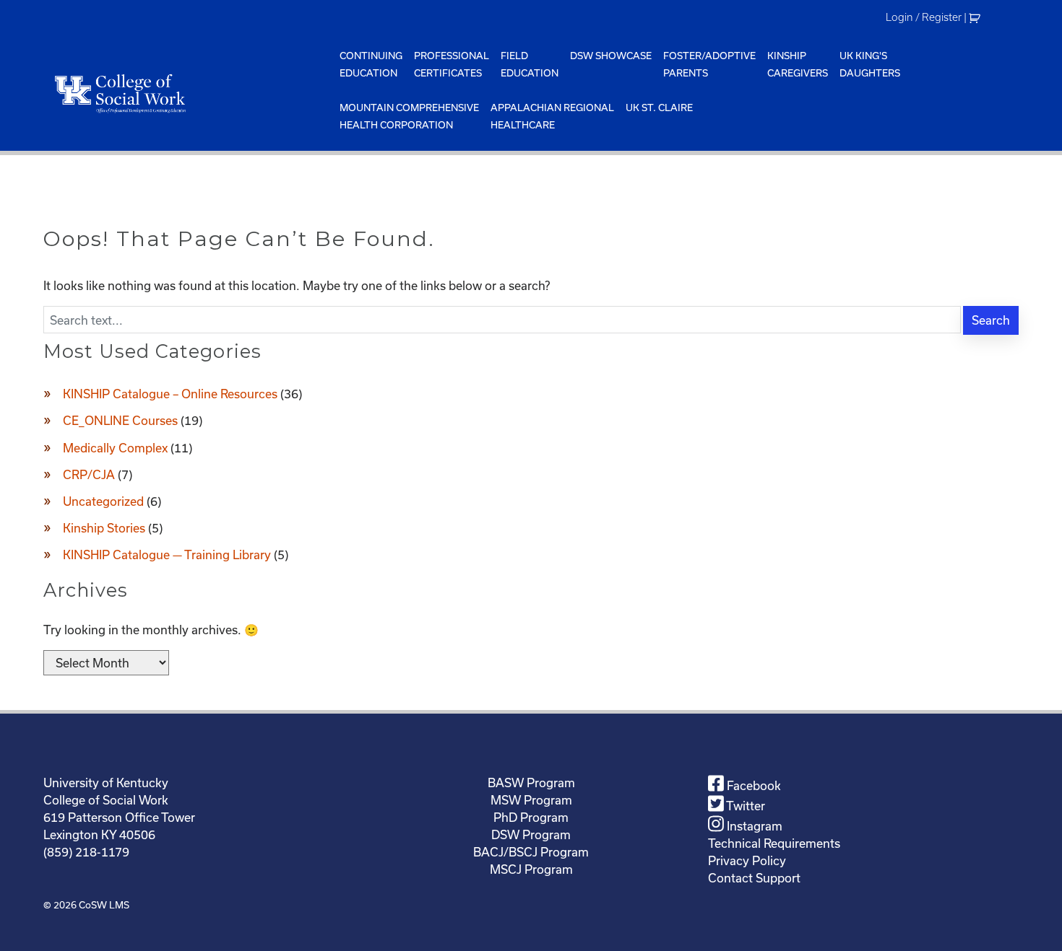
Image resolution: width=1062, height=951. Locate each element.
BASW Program (531, 782)
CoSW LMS (104, 905)
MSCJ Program (531, 869)
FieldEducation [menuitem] (529, 64)
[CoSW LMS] (188, 93)
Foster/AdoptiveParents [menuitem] (709, 64)
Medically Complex (115, 448)
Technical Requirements (774, 843)
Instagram (753, 826)
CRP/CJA (89, 474)
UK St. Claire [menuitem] (659, 107)
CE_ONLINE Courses (120, 420)
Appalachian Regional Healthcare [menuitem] (552, 116)
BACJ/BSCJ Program (531, 852)
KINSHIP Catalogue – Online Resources (170, 393)
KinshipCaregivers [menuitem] (797, 64)
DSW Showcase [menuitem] (611, 55)
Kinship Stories (104, 528)
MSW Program (531, 800)
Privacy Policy (747, 860)
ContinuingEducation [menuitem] (371, 64)
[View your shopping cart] (976, 17)
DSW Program (531, 834)
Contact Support (754, 878)
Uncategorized (103, 501)
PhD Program (531, 817)
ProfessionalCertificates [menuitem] (451, 64)
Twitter (744, 805)
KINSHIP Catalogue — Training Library (167, 554)
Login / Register (924, 17)
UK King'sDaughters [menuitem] (869, 64)
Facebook (752, 785)
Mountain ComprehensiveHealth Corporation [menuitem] (409, 116)
